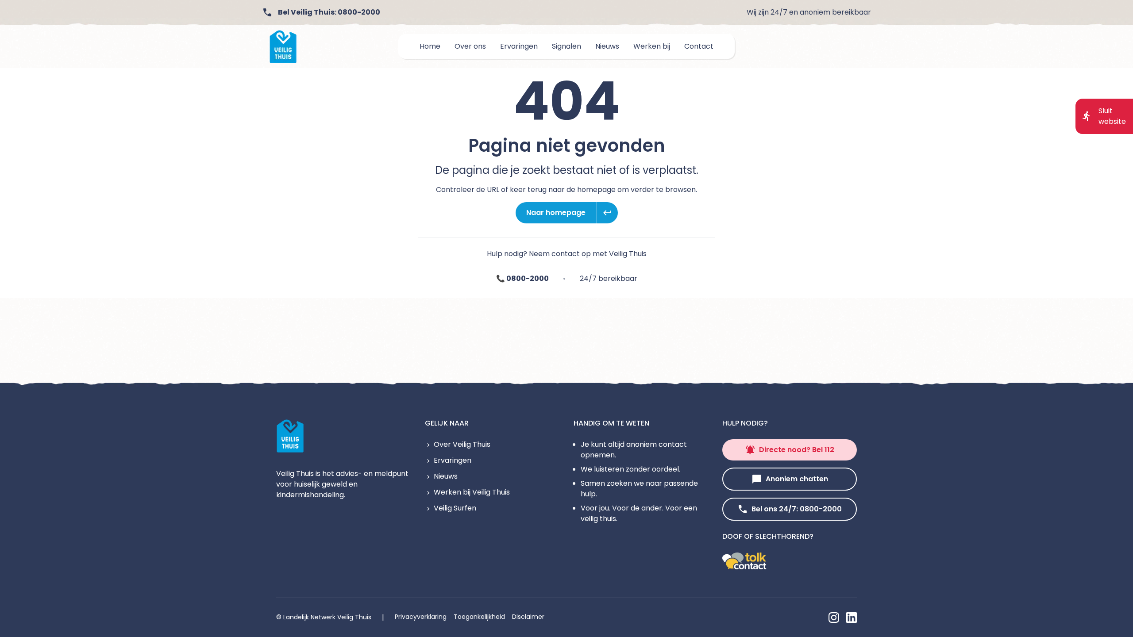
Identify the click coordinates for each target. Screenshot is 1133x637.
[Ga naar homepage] (283, 47)
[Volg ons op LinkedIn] (851, 617)
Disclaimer (528, 616)
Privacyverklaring (421, 616)
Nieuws (446, 476)
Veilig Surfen (455, 508)
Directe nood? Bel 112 (796, 450)
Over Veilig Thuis (462, 444)
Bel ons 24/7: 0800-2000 (796, 509)
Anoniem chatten (797, 479)
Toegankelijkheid (479, 616)
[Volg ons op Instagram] (834, 617)
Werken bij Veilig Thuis (472, 492)
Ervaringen (452, 460)
